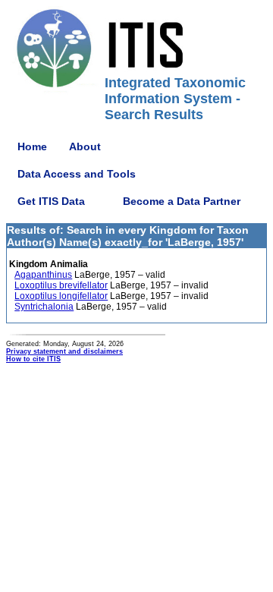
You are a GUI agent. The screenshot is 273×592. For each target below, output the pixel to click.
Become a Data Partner (181, 201)
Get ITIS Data (51, 201)
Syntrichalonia (44, 306)
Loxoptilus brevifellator (61, 285)
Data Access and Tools (76, 174)
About (85, 146)
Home (32, 146)
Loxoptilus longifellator (61, 296)
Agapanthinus (43, 274)
